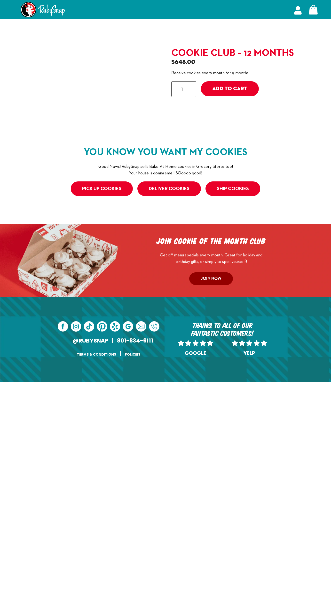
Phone (172, 420)
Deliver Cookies (169, 188)
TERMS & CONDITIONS (96, 354)
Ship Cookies (233, 188)
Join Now (211, 278)
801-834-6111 (135, 340)
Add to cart (229, 88)
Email (112, 420)
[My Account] (298, 9)
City (103, 518)
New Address (118, 481)
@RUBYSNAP (90, 340)
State (104, 543)
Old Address (118, 445)
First (103, 410)
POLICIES (132, 354)
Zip (169, 543)
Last (170, 410)
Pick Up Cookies (101, 188)
